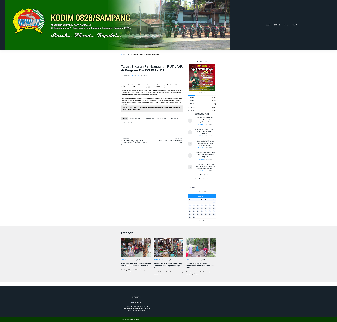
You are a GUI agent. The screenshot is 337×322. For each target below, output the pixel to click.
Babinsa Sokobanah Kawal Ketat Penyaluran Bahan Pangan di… (205, 155)
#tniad (130, 123)
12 (201, 208)
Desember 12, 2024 (134, 260)
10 (194, 208)
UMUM (268, 25)
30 (190, 217)
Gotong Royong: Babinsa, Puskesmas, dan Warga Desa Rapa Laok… (200, 266)
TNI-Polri (192, 107)
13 (206, 208)
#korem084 (174, 118)
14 (209, 208)
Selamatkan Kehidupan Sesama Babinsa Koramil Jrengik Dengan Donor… (205, 120)
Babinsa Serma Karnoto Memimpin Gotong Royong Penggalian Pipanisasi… (205, 166)
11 (198, 208)
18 (198, 211)
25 (198, 214)
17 (194, 211)
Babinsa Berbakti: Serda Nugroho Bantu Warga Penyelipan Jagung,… (205, 143)
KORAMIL (277, 25)
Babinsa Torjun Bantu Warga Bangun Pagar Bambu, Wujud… (205, 131)
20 (206, 211)
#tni (124, 123)
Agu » (203, 220)
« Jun (199, 220)
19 (201, 211)
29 (213, 214)
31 (194, 217)
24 (194, 214)
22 (213, 211)
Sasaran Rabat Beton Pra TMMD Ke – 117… (170, 141)
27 (206, 214)
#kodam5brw (150, 118)
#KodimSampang (162, 118)
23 (190, 214)
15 (213, 208)
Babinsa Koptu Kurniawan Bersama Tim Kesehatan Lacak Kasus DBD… (136, 265)
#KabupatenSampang (136, 118)
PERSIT (294, 25)
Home (124, 54)
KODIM (286, 25)
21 (209, 211)
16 (190, 211)
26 (201, 214)
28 (209, 214)
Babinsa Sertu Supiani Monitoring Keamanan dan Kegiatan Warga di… (168, 266)
